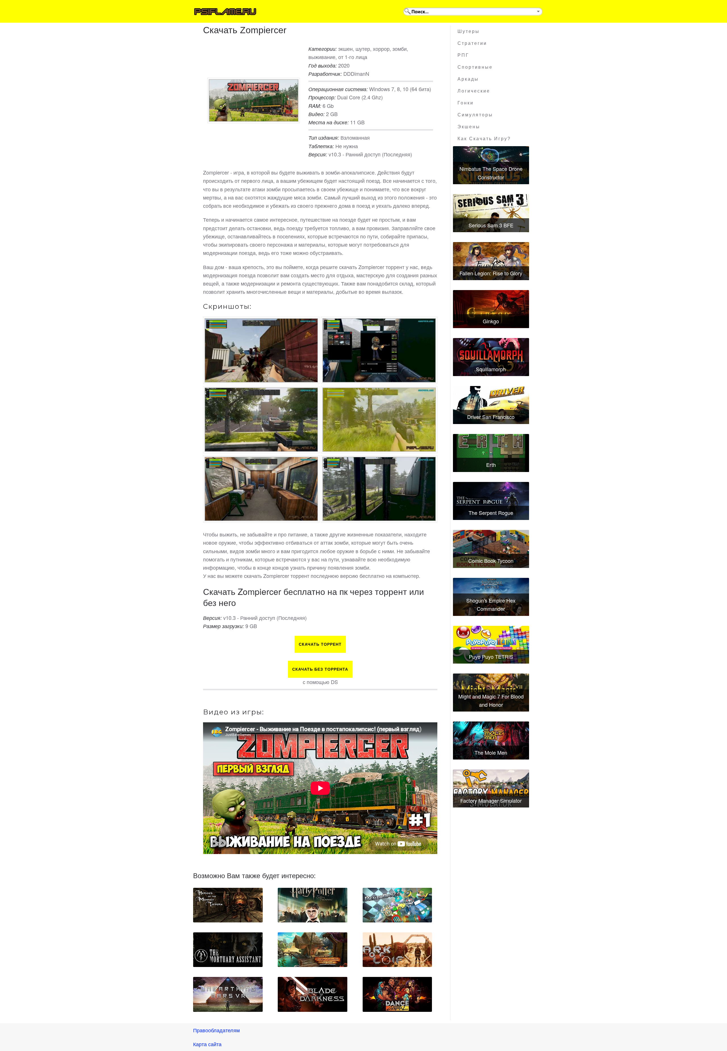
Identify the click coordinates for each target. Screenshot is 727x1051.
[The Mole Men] (491, 740)
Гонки (465, 102)
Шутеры (468, 31)
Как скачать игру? (484, 138)
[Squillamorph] (491, 357)
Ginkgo (491, 321)
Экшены (468, 126)
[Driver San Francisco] (491, 405)
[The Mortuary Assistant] (228, 949)
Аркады (468, 79)
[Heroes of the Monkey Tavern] (228, 905)
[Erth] (491, 453)
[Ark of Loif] (397, 949)
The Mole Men (491, 752)
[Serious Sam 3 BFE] (491, 213)
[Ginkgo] (491, 309)
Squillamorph (491, 369)
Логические (473, 91)
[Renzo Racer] (397, 905)
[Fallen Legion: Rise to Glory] (491, 261)
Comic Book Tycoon (490, 560)
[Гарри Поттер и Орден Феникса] (312, 905)
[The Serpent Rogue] (491, 501)
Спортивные (475, 67)
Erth (491, 464)
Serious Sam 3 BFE (491, 225)
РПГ (463, 55)
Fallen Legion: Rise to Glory (490, 273)
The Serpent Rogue (491, 512)
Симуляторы (475, 114)
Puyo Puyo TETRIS (491, 656)
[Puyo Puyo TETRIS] (491, 645)
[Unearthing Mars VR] (228, 994)
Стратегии (472, 43)
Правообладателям (216, 1030)
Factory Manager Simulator (491, 800)
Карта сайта (207, 1044)
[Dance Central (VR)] (397, 994)
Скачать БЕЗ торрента (320, 669)
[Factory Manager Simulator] (491, 788)
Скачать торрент (320, 644)
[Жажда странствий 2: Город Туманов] (312, 949)
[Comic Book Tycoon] (491, 549)
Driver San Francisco (491, 416)
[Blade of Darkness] (312, 994)
